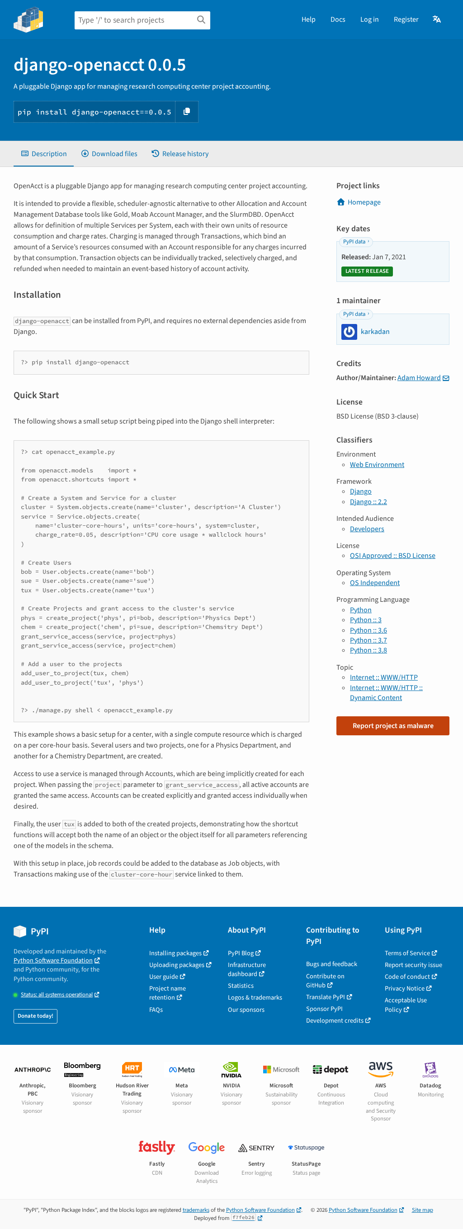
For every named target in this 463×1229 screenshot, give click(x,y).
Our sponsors (246, 1010)
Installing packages (175, 953)
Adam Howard (419, 378)
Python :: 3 (366, 620)
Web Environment (377, 465)
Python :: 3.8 (368, 650)
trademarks (196, 1210)
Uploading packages (176, 965)
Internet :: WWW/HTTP (384, 677)
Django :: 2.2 (368, 502)
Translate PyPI (325, 997)
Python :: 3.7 (368, 640)
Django (361, 491)
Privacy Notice (405, 988)
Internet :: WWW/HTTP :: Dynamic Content (386, 693)
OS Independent (375, 583)
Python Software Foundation (53, 960)
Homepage (364, 202)
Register (406, 19)
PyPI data (354, 242)
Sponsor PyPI (324, 1009)
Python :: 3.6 (368, 630)
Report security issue (413, 965)
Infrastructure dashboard (247, 969)
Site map (422, 1210)
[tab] (44, 154)
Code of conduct (407, 976)
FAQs (156, 1010)
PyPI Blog (241, 953)
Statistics (241, 986)
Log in (369, 19)
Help (309, 19)
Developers (367, 529)
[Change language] (437, 19)
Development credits (335, 1020)
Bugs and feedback (331, 964)
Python (361, 610)
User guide (163, 976)
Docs (338, 19)
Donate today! (35, 1016)
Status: (57, 995)
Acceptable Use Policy (406, 1005)
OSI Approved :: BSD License (392, 556)
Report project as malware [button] (393, 726)
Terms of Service (407, 953)
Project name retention (167, 993)
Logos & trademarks (255, 997)
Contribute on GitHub (325, 981)
